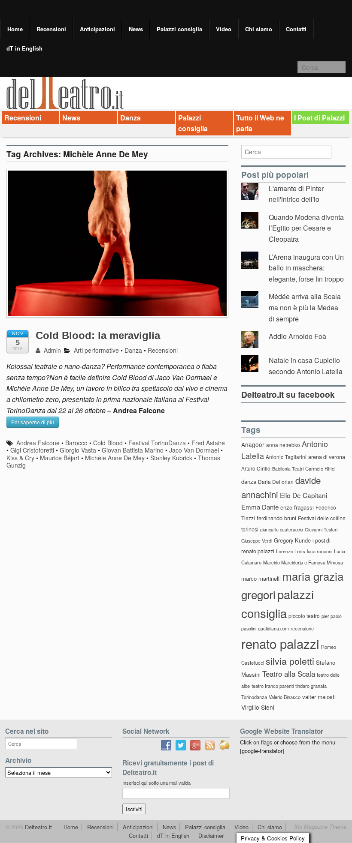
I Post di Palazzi (319, 118)
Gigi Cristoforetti (32, 450)
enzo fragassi (297, 507)
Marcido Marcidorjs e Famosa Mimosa (303, 562)
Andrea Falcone (38, 442)
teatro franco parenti (273, 685)
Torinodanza (254, 696)
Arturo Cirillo (255, 468)
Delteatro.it (37, 827)
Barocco (76, 442)
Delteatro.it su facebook (288, 394)
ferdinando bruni (276, 518)
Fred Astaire (208, 442)
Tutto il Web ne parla (260, 123)
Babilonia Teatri (287, 468)
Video (223, 29)
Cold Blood (108, 442)
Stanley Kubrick (171, 457)
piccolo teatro (304, 615)
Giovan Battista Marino (133, 450)
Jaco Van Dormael (194, 450)
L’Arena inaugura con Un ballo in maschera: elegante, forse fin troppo (306, 268)
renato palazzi (280, 643)
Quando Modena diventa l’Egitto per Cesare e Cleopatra (306, 228)
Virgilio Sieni (257, 707)
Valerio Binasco (284, 696)
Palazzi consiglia (179, 29)
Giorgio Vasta (78, 450)
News (136, 29)
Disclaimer (211, 835)
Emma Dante (260, 506)
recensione (302, 628)
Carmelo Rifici (320, 468)
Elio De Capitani (303, 495)
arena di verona (326, 457)
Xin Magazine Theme (320, 827)
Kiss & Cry (20, 457)
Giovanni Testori (321, 529)
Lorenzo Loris (290, 551)
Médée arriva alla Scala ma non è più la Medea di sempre (305, 307)
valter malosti (319, 697)
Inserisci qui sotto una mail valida (156, 782)
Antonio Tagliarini (286, 456)
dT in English (24, 48)
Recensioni (51, 29)
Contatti (296, 29)
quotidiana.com (273, 628)
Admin (51, 350)
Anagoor (252, 444)
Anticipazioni (97, 29)
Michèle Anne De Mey (115, 457)
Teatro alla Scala (288, 674)
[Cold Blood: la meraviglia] (117, 247)
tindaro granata (311, 685)
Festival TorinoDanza (157, 442)
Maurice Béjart (59, 457)
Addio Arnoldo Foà (297, 336)
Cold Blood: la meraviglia (98, 335)
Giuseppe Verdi (256, 540)
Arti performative (96, 350)
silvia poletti (290, 660)
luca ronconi (319, 551)
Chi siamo (258, 29)
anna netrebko (283, 444)
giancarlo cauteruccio (281, 529)
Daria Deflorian (276, 481)
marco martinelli (261, 578)
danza (248, 481)
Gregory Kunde (292, 540)
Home (15, 29)
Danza (130, 118)
